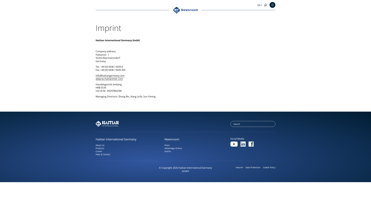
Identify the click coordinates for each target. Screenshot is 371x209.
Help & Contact (103, 154)
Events (167, 151)
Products (100, 148)
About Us (100, 145)
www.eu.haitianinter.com (109, 78)
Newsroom (171, 139)
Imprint (239, 167)
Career (99, 151)
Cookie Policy (269, 167)
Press (167, 145)
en (259, 5)
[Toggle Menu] (272, 5)
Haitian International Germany (116, 139)
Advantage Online (173, 148)
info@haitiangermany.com (110, 75)
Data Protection (252, 167)
